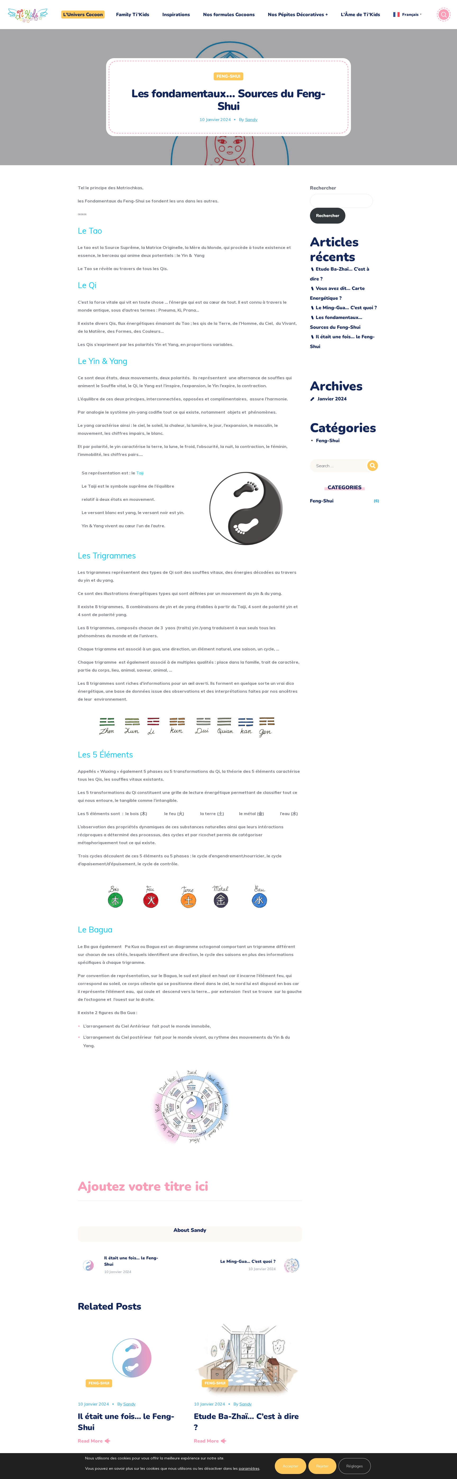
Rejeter (322, 1466)
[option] (132, 1383)
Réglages (354, 1466)
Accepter (290, 1466)
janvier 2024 (332, 399)
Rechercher (323, 188)
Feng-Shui (228, 76)
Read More (90, 1441)
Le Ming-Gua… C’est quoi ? (346, 307)
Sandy (251, 119)
